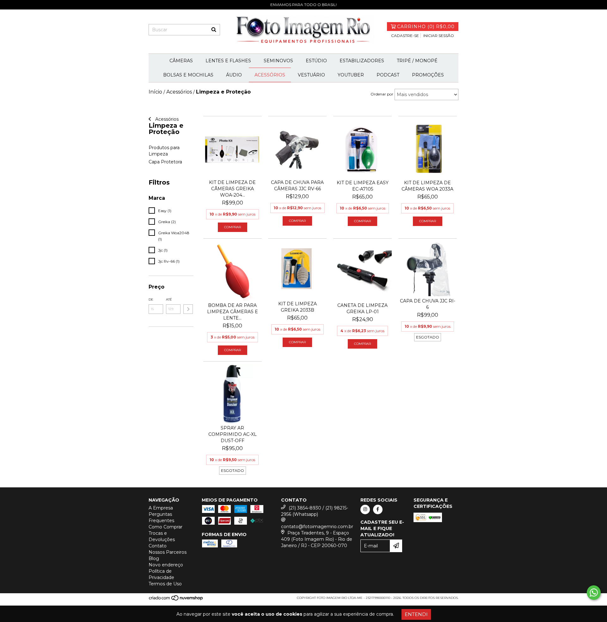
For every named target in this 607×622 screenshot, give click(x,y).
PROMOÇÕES (428, 75)
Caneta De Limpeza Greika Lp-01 (362, 308)
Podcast (388, 75)
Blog (154, 558)
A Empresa (161, 508)
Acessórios (269, 75)
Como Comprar (165, 527)
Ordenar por (382, 94)
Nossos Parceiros (168, 552)
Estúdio (316, 61)
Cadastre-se (405, 35)
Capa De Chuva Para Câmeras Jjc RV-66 (297, 186)
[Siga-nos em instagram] (365, 509)
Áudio (234, 75)
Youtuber (351, 75)
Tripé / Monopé (417, 61)
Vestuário (311, 75)
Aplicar (188, 309)
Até (169, 299)
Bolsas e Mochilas (188, 75)
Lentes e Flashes (228, 61)
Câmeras (181, 61)
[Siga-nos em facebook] (378, 509)
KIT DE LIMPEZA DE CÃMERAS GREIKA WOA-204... (232, 189)
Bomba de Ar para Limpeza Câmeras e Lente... (232, 311)
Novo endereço (166, 565)
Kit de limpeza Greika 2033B (297, 307)
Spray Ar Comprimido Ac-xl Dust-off (232, 434)
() (426, 26)
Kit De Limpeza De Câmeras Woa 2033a (427, 186)
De (151, 299)
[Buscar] (213, 29)
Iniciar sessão (438, 35)
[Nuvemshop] (176, 600)
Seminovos (278, 61)
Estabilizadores (362, 61)
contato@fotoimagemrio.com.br (317, 526)
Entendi (416, 614)
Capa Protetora (165, 162)
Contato (158, 546)
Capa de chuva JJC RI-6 (427, 304)
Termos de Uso (165, 584)
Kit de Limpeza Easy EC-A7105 (363, 186)
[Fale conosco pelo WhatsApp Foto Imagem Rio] (594, 592)
